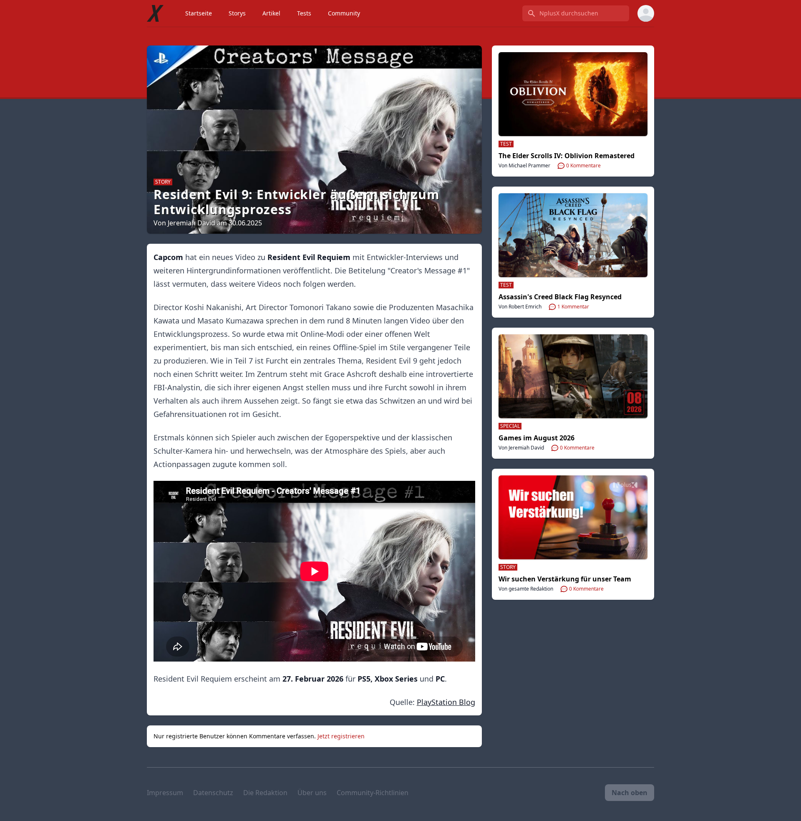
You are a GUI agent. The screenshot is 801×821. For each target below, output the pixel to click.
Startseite (198, 13)
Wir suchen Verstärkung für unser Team (565, 579)
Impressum (165, 792)
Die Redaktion (265, 792)
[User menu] (645, 13)
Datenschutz (213, 792)
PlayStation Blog (446, 702)
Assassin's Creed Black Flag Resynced (560, 296)
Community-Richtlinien (372, 792)
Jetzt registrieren (341, 736)
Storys (237, 13)
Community (344, 13)
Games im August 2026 (536, 437)
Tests (304, 13)
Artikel (271, 13)
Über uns (312, 792)
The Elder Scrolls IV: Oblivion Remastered (567, 155)
